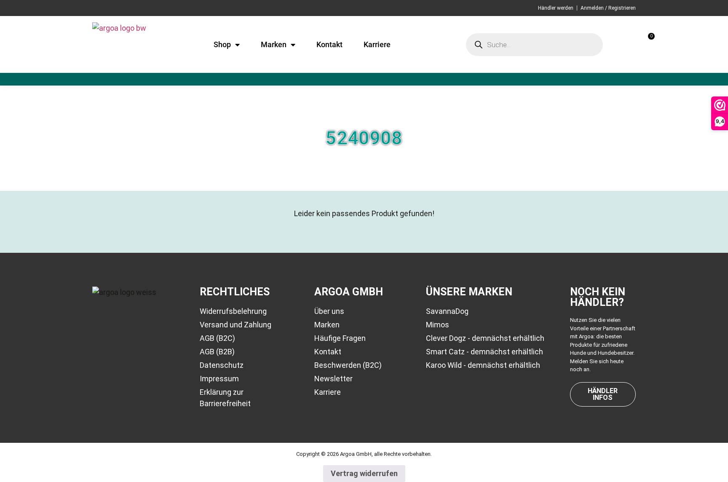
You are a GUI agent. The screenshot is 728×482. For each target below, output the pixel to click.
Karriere (377, 44)
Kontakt (329, 44)
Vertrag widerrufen (364, 473)
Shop (222, 44)
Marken (273, 44)
